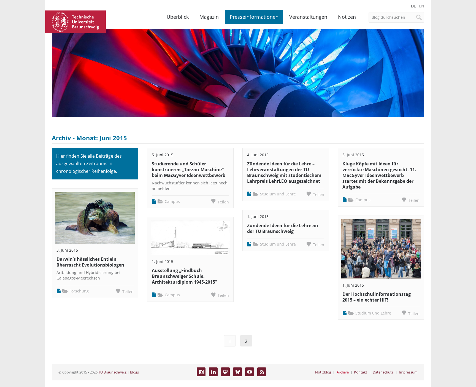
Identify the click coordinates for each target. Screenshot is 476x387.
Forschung (79, 291)
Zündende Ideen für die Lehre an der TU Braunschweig (282, 228)
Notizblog (323, 372)
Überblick (178, 17)
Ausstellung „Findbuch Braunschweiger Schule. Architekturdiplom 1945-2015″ (184, 276)
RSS (261, 371)
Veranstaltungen (308, 17)
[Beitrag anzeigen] (95, 218)
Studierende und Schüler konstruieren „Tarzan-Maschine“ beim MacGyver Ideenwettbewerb (188, 169)
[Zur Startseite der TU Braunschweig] (75, 21)
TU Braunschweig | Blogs (118, 372)
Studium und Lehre (278, 194)
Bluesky (237, 371)
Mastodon (225, 371)
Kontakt (360, 372)
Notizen (347, 17)
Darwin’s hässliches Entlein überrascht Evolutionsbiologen (90, 262)
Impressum (408, 372)
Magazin (209, 17)
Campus (172, 201)
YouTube (249, 371)
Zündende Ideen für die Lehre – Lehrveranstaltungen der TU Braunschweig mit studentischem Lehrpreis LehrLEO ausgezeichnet (284, 172)
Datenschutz (383, 372)
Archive (343, 372)
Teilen (128, 291)
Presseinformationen (254, 17)
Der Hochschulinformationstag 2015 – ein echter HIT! (376, 297)
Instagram (201, 371)
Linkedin (213, 371)
